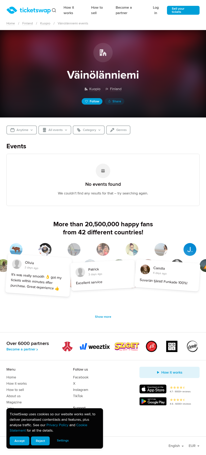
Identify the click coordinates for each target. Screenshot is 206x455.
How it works (69, 10)
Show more (103, 317)
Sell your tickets (178, 10)
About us (13, 396)
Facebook (81, 377)
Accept (19, 441)
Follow (94, 101)
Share (116, 101)
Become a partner (124, 10)
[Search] (54, 10)
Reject (40, 441)
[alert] (54, 428)
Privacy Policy (57, 425)
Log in (156, 10)
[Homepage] (28, 10)
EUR (192, 446)
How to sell (97, 10)
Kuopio (45, 23)
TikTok (78, 396)
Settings (63, 440)
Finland (27, 23)
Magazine (14, 402)
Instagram (80, 389)
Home (10, 23)
